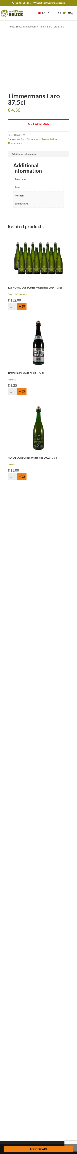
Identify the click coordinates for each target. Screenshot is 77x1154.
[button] (43, 12)
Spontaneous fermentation (42, 139)
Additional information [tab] (24, 153)
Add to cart (38, 1149)
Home (11, 26)
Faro (23, 139)
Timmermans (30, 26)
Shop (18, 26)
